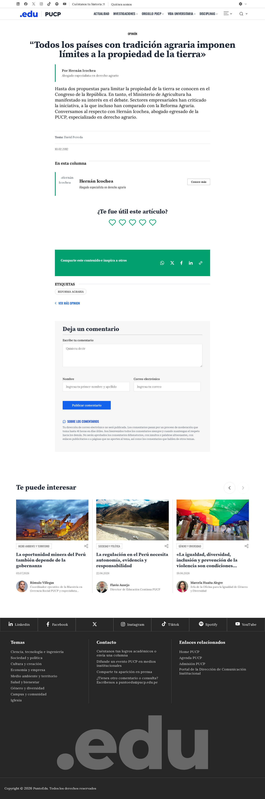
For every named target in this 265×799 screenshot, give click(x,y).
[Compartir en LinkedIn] (191, 263)
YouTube (249, 624)
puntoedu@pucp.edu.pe (138, 682)
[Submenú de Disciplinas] (217, 14)
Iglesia (16, 700)
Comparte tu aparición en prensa (124, 671)
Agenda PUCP (190, 657)
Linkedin (22, 624)
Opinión (132, 34)
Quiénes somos (121, 4)
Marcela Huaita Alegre (207, 583)
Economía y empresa (28, 670)
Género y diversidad (190, 546)
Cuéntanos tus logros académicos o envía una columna (126, 653)
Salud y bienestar (25, 682)
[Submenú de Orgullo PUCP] (163, 14)
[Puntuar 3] (132, 222)
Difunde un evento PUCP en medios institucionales (126, 663)
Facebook (60, 624)
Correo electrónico (147, 379)
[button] (229, 488)
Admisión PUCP (192, 664)
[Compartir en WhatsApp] (162, 263)
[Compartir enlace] (86, 546)
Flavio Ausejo (119, 585)
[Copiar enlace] (200, 263)
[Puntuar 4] (142, 222)
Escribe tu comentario (78, 340)
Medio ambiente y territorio (33, 546)
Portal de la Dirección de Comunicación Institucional (212, 671)
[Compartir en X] (172, 263)
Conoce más (198, 182)
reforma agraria (71, 291)
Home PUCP (189, 651)
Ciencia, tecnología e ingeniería (37, 651)
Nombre (68, 379)
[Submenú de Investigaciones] (137, 14)
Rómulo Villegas (42, 583)
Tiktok (173, 624)
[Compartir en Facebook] (181, 263)
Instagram (135, 624)
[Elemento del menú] (227, 14)
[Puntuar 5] (152, 222)
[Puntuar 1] (112, 222)
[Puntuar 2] (122, 222)
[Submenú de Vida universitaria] (195, 14)
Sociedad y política (109, 546)
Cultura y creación (26, 664)
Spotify (211, 624)
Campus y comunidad (29, 694)
